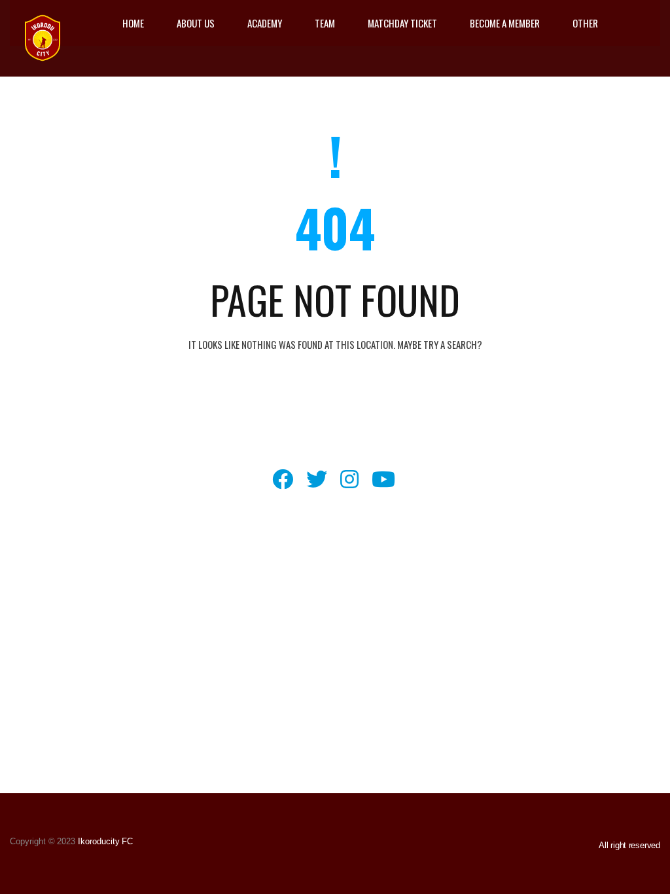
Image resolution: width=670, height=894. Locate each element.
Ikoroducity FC (104, 841)
